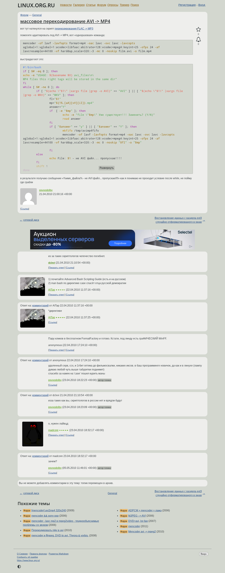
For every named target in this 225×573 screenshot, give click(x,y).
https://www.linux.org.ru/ (28, 560)
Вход (201, 5)
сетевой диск (31, 220)
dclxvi (51, 262)
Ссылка (24, 209)
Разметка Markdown (59, 554)
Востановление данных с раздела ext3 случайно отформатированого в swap (178, 220)
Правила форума (38, 554)
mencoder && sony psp (45, 515)
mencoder (134, 526)
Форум (101, 5)
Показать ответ (56, 267)
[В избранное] (198, 29)
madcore (53, 430)
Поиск (135, 5)
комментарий (40, 305)
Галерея (79, 5)
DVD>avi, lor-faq (138, 521)
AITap (51, 289)
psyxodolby (46, 190)
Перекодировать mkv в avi (47, 530)
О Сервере (22, 554)
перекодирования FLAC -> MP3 (74, 28)
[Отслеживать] (198, 40)
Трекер (124, 5)
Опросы (112, 5)
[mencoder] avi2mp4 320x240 (48, 510)
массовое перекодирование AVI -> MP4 (65, 21)
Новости (66, 5)
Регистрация (187, 5)
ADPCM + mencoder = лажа (145, 510)
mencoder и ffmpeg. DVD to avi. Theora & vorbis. (59, 535)
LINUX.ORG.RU (36, 5)
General (37, 15)
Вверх (204, 554)
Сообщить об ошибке (27, 557)
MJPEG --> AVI (137, 515)
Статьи (91, 5)
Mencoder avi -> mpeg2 (142, 531)
